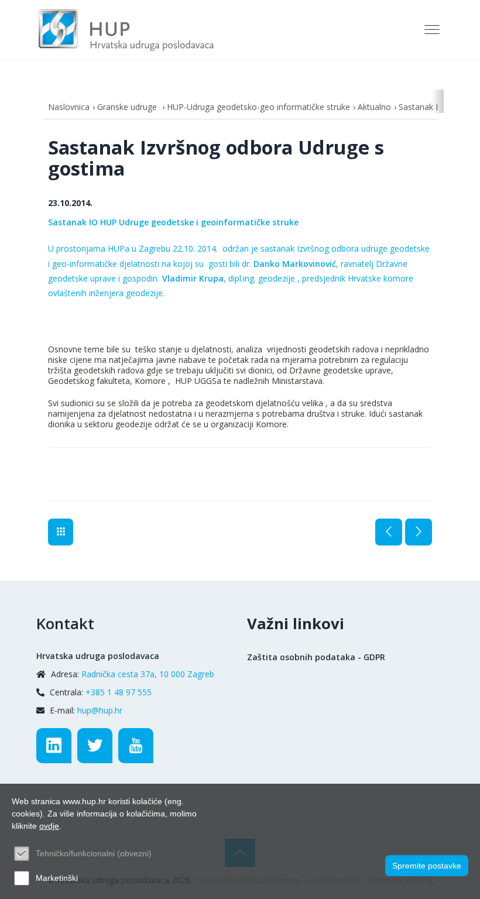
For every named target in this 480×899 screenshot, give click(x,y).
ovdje (49, 826)
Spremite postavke (426, 865)
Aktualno (374, 106)
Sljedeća (418, 532)
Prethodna (388, 532)
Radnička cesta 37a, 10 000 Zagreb (147, 674)
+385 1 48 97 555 (118, 692)
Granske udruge (128, 106)
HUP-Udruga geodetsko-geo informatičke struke (258, 106)
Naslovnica (69, 106)
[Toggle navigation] (433, 30)
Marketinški (57, 878)
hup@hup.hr (99, 710)
